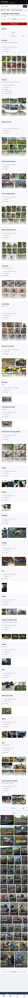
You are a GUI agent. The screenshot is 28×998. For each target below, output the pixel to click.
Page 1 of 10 (13, 35)
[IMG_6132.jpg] (11, 337)
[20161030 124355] (20, 461)
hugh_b (13, 574)
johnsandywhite (15, 387)
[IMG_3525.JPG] (19, 65)
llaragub (14, 625)
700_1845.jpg (4, 964)
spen (13, 748)
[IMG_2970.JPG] (19, 72)
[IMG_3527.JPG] (9, 65)
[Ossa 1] (20, 773)
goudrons (14, 471)
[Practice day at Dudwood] (8, 362)
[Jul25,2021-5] (22, 100)
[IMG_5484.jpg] (4, 257)
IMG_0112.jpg (4, 899)
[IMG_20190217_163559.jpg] (6, 176)
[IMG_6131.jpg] (18, 337)
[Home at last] (4, 734)
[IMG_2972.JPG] (9, 72)
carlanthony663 (5, 823)
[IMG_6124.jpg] (24, 337)
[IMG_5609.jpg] (14, 245)
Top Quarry (5, 266)
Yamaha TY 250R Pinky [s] (9, 620)
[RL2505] (14, 369)
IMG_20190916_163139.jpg (3, 859)
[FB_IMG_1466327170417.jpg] (14, 176)
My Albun (4, 382)
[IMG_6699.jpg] (4, 215)
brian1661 (14, 197)
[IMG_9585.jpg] (10, 222)
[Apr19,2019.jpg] (10, 113)
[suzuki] (6, 369)
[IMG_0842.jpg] (6, 290)
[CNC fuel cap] (24, 375)
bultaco (4, 492)
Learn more (2, 2)
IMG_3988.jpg (4, 948)
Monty (4, 719)
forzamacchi (14, 786)
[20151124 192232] (6, 799)
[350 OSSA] (5, 759)
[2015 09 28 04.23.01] (15, 636)
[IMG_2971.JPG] (14, 72)
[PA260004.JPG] (6, 107)
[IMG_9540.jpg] (4, 209)
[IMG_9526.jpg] (8, 209)
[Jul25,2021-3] (5, 100)
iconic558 (14, 435)
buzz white (14, 548)
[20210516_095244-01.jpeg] (21, 140)
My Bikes (4, 515)
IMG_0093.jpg (4, 912)
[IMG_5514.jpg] (9, 251)
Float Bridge (5, 304)
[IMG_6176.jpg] (4, 324)
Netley (4, 596)
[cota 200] (8, 184)
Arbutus (4, 79)
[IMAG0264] (8, 483)
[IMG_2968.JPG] (24, 72)
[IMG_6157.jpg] (11, 331)
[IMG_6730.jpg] (23, 222)
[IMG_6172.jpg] (10, 324)
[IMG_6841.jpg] (19, 209)
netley (13, 599)
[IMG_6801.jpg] (16, 222)
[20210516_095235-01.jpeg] (12, 140)
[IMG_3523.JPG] (4, 72)
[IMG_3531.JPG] (19, 59)
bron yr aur (14, 673)
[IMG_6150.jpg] (17, 331)
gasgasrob (14, 164)
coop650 (14, 699)
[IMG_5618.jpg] (9, 245)
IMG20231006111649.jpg (20, 822)
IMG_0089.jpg (14, 912)
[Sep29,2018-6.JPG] (22, 113)
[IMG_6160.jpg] (4, 331)
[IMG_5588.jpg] (20, 245)
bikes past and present (8, 161)
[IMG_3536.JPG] (9, 59)
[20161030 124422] (8, 461)
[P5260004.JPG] (22, 107)
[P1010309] (20, 561)
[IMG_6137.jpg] (5, 337)
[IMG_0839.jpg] (5, 296)
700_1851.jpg (23, 948)
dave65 (13, 649)
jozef (17, 833)
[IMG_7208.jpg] (20, 283)
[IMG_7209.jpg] (8, 283)
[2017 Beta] (4, 587)
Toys (3, 669)
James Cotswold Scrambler (10, 781)
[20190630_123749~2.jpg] (4, 140)
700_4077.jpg (11, 890)
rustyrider (14, 412)
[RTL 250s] (8, 561)
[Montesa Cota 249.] (7, 766)
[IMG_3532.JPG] (14, 59)
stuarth (13, 519)
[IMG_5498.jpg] (21, 251)
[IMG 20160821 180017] (17, 375)
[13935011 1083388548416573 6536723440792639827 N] (4, 612)
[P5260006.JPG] (14, 107)
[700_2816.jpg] (18, 215)
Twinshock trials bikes (8, 407)
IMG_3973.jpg (14, 948)
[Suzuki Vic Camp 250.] (13, 759)
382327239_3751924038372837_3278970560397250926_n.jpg (7, 822)
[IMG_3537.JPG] (4, 59)
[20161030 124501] (8, 454)
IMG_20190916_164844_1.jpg (16, 850)
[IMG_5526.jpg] (4, 251)
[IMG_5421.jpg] (21, 257)
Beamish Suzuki (6, 122)
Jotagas (4, 644)
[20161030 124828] (8, 447)
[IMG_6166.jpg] (18, 324)
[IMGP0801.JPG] (8, 154)
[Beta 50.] (21, 759)
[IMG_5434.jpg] (11, 257)
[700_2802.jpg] (23, 215)
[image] (8, 686)
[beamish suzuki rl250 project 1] (23, 369)
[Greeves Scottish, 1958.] (19, 766)
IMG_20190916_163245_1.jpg (24, 850)
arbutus (13, 85)
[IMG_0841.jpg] (14, 290)
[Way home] (21, 734)
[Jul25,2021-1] (13, 100)
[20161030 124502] (20, 447)
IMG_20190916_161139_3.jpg (10, 859)
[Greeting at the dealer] (12, 734)
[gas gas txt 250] (20, 184)
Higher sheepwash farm (9, 230)
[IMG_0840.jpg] (22, 290)
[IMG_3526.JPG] (14, 65)
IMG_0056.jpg (17, 920)
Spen (3, 742)
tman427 (14, 722)
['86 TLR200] (17, 533)
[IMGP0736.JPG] (20, 154)
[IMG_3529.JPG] (24, 59)
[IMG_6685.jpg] (8, 215)
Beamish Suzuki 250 (7, 346)
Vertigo (4, 468)
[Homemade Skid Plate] (5, 533)
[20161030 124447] (20, 454)
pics (3, 571)
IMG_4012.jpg (17, 937)
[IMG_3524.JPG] (24, 65)
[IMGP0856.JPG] (14, 147)
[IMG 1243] (6, 507)
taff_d (13, 495)
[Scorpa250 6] (6, 711)
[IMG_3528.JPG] (4, 65)
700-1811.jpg (18, 964)
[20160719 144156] (12, 612)
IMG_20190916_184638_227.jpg (17, 859)
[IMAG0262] (20, 483)
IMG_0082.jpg (4, 920)
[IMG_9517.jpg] (14, 209)
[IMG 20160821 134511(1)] (7, 375)
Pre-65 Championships (8, 193)
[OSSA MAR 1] (8, 773)
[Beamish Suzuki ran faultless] (21, 362)
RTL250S (4, 543)
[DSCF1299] (22, 612)
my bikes (4, 40)
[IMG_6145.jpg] (23, 331)
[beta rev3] (22, 176)
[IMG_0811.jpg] (13, 296)
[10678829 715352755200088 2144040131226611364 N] (7, 399)
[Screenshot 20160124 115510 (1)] (19, 799)
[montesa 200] (7, 424)
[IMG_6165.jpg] (24, 324)
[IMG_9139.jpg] (4, 245)
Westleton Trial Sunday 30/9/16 (11, 431)
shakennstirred (15, 128)
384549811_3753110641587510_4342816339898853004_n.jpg (7, 832)
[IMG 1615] (6, 661)
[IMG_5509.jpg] (14, 251)
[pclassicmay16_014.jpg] (5, 147)
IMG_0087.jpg (23, 912)
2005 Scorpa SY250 (7, 695)
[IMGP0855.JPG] (22, 147)
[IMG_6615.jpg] (13, 215)
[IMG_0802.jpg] (22, 296)
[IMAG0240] (6, 636)
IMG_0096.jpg (21, 899)
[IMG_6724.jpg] (24, 209)
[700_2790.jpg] (4, 222)
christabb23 (14, 47)
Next (23, 35)
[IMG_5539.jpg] (24, 245)
